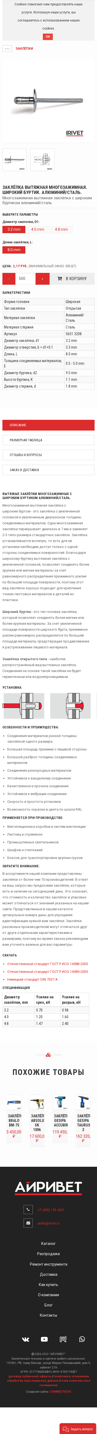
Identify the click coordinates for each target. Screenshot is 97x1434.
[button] (7, 48)
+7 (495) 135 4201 (51, 1210)
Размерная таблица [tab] (26, 440)
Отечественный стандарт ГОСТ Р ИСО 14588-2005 (47, 964)
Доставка (48, 1274)
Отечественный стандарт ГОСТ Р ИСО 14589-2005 (47, 972)
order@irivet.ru (48, 1223)
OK (48, 36)
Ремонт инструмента (48, 1264)
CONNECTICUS (60, 1391)
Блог (48, 1305)
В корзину (76, 278)
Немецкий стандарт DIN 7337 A (32, 979)
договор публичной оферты (29, 1376)
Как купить (48, 1285)
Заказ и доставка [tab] (24, 470)
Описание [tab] (18, 425)
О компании (48, 1295)
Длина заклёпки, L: (17, 242)
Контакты (48, 1315)
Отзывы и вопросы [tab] (26, 455)
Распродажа (48, 1254)
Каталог (48, 1243)
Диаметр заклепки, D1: (20, 222)
